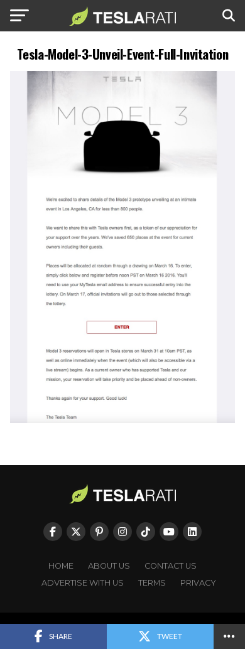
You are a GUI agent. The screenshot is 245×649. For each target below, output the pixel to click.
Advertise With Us (82, 582)
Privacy (198, 582)
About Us (109, 566)
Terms (152, 582)
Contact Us (170, 566)
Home (61, 566)
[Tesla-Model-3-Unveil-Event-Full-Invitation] (122, 420)
